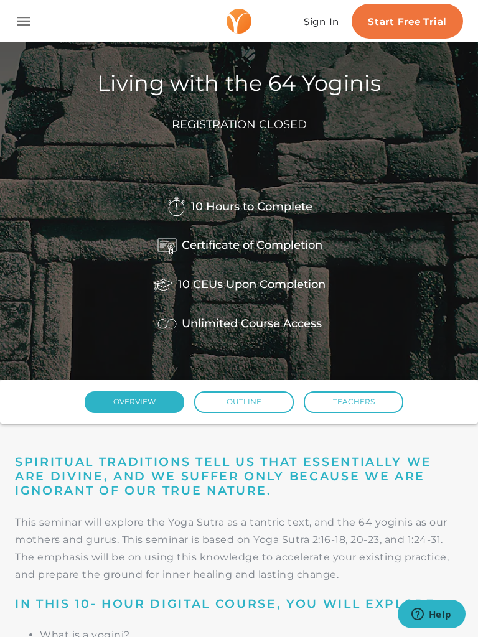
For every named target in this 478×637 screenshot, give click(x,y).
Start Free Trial (407, 21)
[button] (134, 402)
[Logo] (239, 21)
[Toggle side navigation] (23, 21)
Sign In (321, 21)
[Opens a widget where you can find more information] (431, 615)
